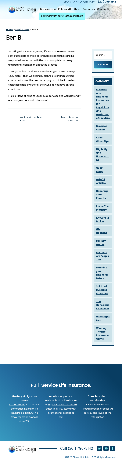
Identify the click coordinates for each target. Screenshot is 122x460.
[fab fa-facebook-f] (112, 448)
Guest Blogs (100, 169)
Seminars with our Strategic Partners (62, 16)
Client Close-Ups (102, 139)
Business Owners (101, 127)
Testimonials (22, 29)
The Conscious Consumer (102, 305)
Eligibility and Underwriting (102, 154)
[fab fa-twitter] (100, 448)
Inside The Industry (102, 207)
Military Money (101, 242)
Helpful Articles (101, 181)
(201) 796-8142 (80, 448)
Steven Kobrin (17, 404)
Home (9, 29)
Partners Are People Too (102, 256)
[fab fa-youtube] (106, 448)
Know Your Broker (102, 219)
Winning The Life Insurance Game (102, 333)
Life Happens (101, 231)
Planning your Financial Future (102, 273)
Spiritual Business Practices (102, 290)
